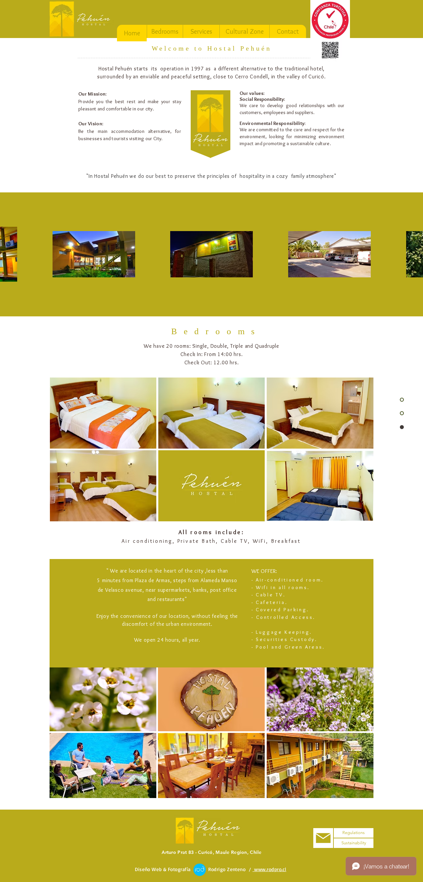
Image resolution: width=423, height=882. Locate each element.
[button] (103, 413)
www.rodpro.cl (269, 869)
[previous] (63, 737)
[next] (359, 737)
